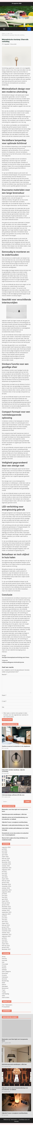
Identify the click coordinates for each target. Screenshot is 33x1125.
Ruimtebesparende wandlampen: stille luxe (14, 814)
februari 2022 (6, 945)
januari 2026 (5, 860)
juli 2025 (4, 871)
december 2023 (6, 906)
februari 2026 (6, 858)
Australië (4, 960)
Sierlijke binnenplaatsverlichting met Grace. (15, 656)
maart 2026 (5, 856)
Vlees (3, 995)
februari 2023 (6, 925)
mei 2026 (4, 853)
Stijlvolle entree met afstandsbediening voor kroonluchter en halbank (16, 1077)
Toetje (4, 992)
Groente (4, 975)
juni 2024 (4, 895)
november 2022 (6, 931)
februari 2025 (6, 881)
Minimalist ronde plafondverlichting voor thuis (15, 825)
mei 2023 (4, 919)
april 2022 (5, 942)
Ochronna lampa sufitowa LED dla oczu (16, 784)
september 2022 (6, 934)
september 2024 (6, 890)
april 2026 (5, 855)
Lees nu (29, 29)
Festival (4, 968)
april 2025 (5, 877)
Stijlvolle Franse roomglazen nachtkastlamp (14, 822)
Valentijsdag (5, 994)
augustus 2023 (6, 914)
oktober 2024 (6, 888)
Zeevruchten (5, 997)
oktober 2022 (6, 932)
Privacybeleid (5, 1007)
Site (3, 707)
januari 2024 (5, 905)
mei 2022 (4, 940)
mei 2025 (4, 875)
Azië (3, 962)
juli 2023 (4, 916)
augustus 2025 (6, 869)
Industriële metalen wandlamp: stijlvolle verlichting (16, 759)
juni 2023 (4, 918)
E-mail (4, 701)
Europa (4, 966)
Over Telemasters (7, 1005)
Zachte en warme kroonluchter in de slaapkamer (16, 735)
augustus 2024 (6, 892)
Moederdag (5, 981)
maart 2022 (5, 944)
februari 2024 (6, 903)
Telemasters (16, 18)
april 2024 (5, 899)
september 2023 (6, 912)
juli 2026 (4, 849)
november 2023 (6, 908)
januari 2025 (5, 882)
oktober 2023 (6, 910)
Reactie (4, 674)
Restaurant (5, 988)
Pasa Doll (6, 44)
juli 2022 (4, 938)
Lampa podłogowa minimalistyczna (13, 661)
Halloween (5, 977)
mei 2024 (4, 897)
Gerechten (5, 973)
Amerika (4, 958)
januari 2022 (5, 947)
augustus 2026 (6, 847)
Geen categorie (6, 971)
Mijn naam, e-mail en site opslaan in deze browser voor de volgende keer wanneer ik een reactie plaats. (16, 715)
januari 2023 (5, 927)
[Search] (25, 28)
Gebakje (4, 969)
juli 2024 (4, 894)
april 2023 (5, 921)
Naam (4, 695)
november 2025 (6, 864)
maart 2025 (5, 879)
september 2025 (6, 868)
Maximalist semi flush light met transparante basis (16, 1028)
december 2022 (6, 929)
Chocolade (5, 964)
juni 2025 (4, 873)
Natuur (4, 984)
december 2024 (6, 884)
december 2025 (6, 862)
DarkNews (22, 1119)
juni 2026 (4, 851)
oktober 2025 (6, 866)
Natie (3, 982)
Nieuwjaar (5, 986)
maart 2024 (5, 901)
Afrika (3, 957)
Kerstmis (4, 979)
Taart (3, 990)
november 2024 (6, 886)
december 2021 (6, 949)
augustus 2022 (6, 936)
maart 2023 (5, 923)
